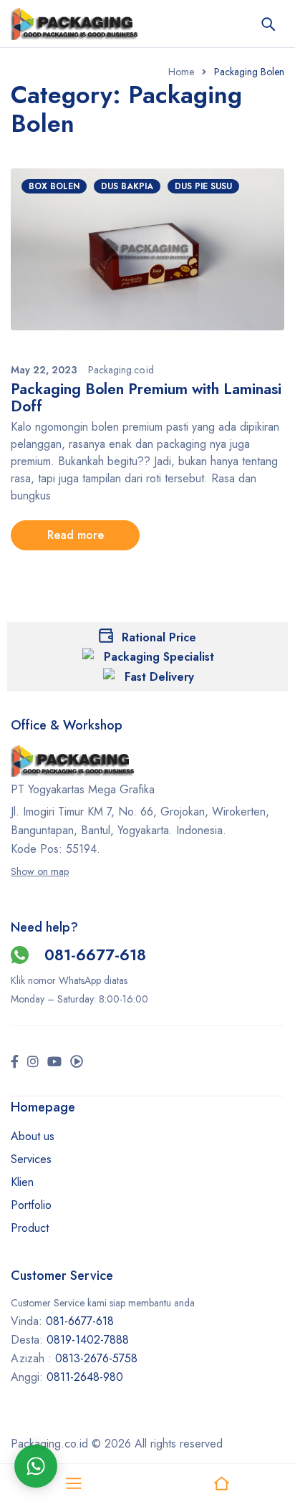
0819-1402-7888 (89, 1339)
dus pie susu (203, 186)
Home (181, 71)
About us (32, 1136)
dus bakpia (127, 186)
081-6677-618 (95, 954)
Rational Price (159, 637)
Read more (75, 535)
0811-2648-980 (85, 1377)
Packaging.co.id (121, 370)
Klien (22, 1182)
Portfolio (31, 1205)
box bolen (54, 186)
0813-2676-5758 (96, 1358)
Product (30, 1228)
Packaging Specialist (159, 657)
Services (31, 1159)
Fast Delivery (159, 677)
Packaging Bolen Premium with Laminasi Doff (146, 397)
